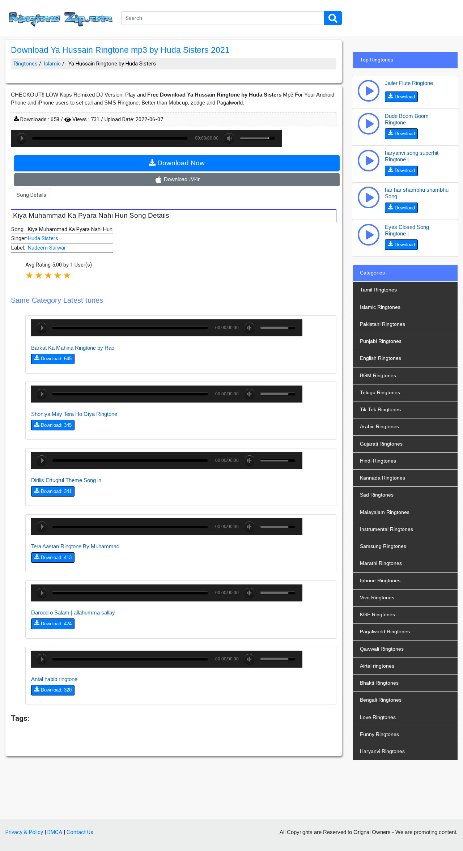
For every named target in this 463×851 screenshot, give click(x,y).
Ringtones (26, 63)
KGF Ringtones (377, 614)
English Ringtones (380, 358)
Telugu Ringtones (380, 392)
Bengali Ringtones (381, 700)
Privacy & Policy (24, 832)
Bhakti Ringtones (379, 683)
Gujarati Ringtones (381, 444)
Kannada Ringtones (382, 478)
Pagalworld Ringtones (385, 631)
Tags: (20, 718)
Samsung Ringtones (383, 546)
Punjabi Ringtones (381, 341)
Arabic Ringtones (379, 426)
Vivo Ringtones (377, 597)
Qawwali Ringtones (382, 649)
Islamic (52, 63)
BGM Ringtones (378, 375)
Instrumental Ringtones (386, 529)
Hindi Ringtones (378, 461)
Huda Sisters (43, 238)
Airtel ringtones (377, 666)
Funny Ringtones (379, 734)
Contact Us (80, 832)
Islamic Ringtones (380, 307)
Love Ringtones (378, 717)
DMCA (54, 832)
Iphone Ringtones (380, 580)
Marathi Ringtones (381, 563)
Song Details (31, 195)
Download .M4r (181, 179)
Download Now (180, 163)
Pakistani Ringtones (382, 324)
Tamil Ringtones (378, 290)
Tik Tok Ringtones (380, 409)
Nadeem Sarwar (47, 247)
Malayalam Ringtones (384, 512)
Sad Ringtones (377, 495)
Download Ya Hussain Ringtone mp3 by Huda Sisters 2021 (120, 50)
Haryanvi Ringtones (382, 751)
